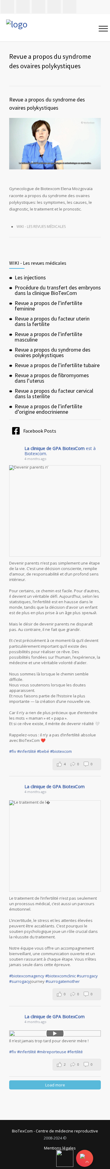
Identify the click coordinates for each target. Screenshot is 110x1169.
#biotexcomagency (26, 976)
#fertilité (75, 1051)
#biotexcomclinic (60, 976)
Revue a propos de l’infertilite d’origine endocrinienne (48, 409)
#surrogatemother (63, 981)
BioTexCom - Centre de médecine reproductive (55, 1131)
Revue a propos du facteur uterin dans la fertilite (52, 321)
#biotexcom (61, 751)
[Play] (55, 1033)
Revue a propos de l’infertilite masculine (48, 337)
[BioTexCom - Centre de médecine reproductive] (44, 27)
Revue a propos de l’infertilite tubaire (57, 365)
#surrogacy (87, 976)
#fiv (12, 751)
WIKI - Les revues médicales (41, 226)
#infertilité (26, 751)
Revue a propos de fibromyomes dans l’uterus (52, 378)
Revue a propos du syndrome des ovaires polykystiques (52, 352)
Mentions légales (60, 1148)
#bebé (43, 751)
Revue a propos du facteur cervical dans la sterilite (54, 393)
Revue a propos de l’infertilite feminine (48, 305)
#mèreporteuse (51, 1051)
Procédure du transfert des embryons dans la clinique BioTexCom (58, 290)
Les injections (30, 277)
